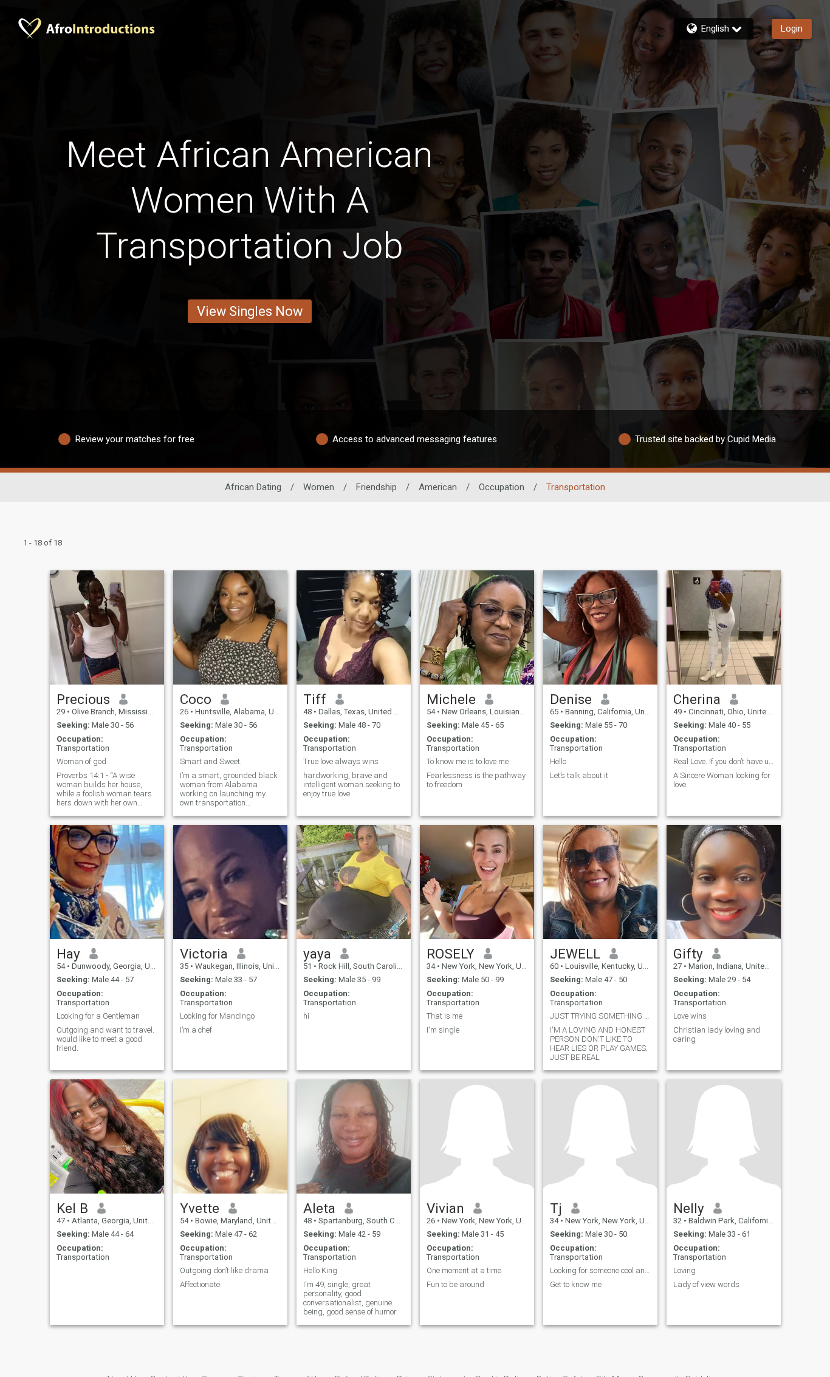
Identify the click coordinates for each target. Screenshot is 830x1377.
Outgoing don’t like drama (224, 1270)
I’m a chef (196, 1029)
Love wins (690, 1015)
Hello (558, 761)
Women (318, 487)
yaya (317, 954)
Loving (684, 1270)
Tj (556, 1208)
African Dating (253, 487)
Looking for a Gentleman (98, 1015)
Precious (83, 699)
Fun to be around (455, 1284)
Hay (68, 954)
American (438, 487)
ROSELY (451, 954)
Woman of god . (83, 761)
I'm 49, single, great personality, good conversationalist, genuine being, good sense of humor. (350, 1298)
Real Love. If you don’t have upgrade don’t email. (723, 761)
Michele (451, 699)
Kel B (72, 1208)
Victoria (204, 954)
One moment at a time (464, 1270)
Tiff (314, 699)
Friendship (376, 487)
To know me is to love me (468, 761)
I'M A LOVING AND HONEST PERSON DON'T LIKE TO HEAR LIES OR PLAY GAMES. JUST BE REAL (599, 1043)
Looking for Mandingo (217, 1015)
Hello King (320, 1270)
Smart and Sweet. (211, 761)
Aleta (319, 1208)
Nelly (688, 1208)
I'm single (443, 1029)
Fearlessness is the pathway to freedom (476, 780)
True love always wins (341, 761)
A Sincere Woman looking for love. (721, 780)
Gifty (688, 954)
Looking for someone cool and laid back (600, 1270)
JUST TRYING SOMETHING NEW (600, 1015)
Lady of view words (706, 1284)
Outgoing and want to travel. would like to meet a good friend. (105, 1039)
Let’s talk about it (579, 775)
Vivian (445, 1208)
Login (792, 28)
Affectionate (200, 1284)
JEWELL (575, 954)
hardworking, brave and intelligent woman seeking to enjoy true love (351, 784)
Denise (571, 699)
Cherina (697, 699)
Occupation (501, 487)
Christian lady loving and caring (716, 1034)
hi (306, 1015)
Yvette (199, 1208)
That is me (444, 1015)
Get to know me (576, 1284)
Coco (195, 699)
